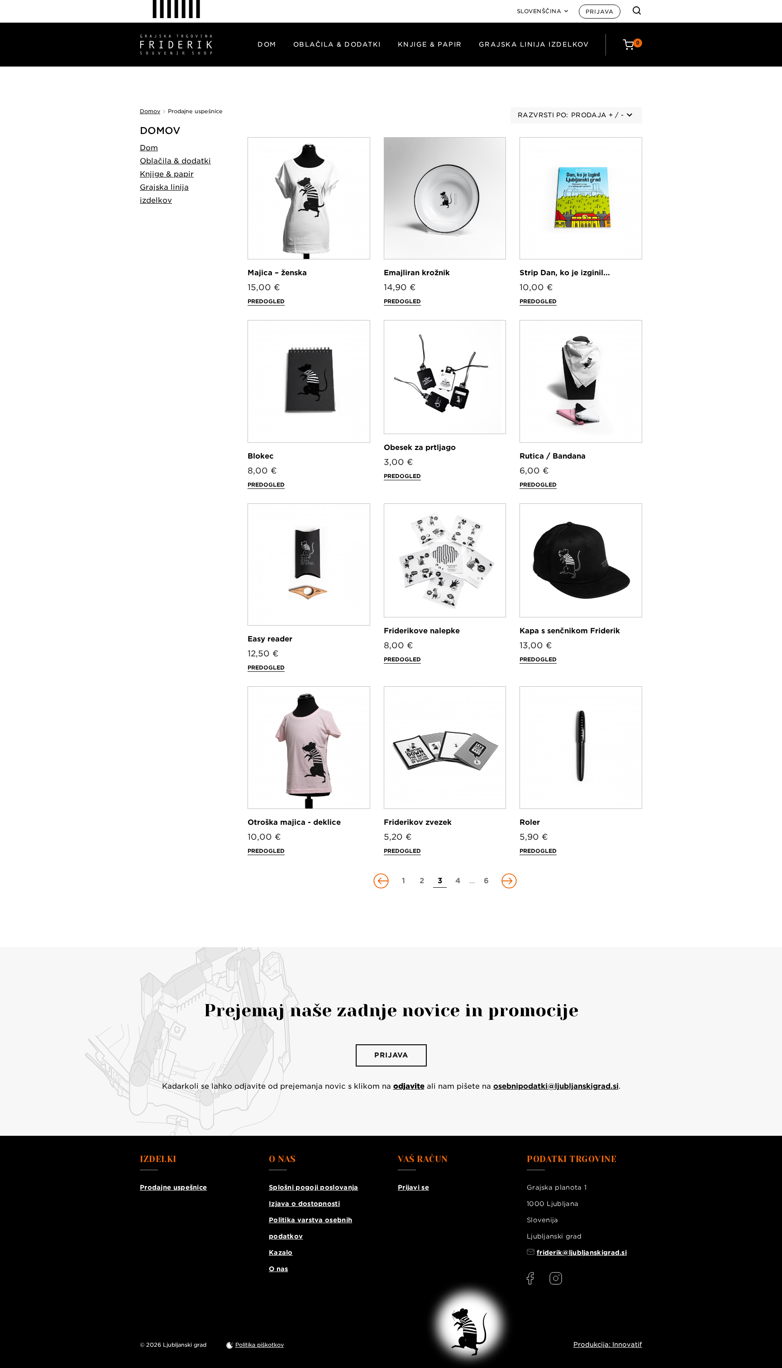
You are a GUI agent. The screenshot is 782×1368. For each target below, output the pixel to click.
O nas (278, 1268)
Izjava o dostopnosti (304, 1203)
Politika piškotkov (259, 1344)
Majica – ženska (277, 272)
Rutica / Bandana (553, 456)
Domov (160, 130)
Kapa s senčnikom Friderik (570, 631)
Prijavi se (413, 1187)
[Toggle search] (636, 10)
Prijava (600, 11)
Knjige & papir (430, 44)
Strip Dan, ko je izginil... (565, 272)
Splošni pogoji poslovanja (313, 1187)
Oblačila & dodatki (337, 44)
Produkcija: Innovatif (607, 1344)
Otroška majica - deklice (294, 822)
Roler (530, 822)
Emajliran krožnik (417, 272)
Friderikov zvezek (418, 822)
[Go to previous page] (382, 880)
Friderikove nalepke (422, 631)
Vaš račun (423, 1159)
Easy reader (270, 639)
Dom (267, 44)
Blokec (261, 456)
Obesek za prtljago (420, 447)
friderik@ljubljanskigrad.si (582, 1252)
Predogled (266, 301)
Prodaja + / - (597, 115)
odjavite (408, 1086)
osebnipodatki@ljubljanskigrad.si (556, 1086)
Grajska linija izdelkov (534, 44)
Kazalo (281, 1252)
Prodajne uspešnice (173, 1187)
